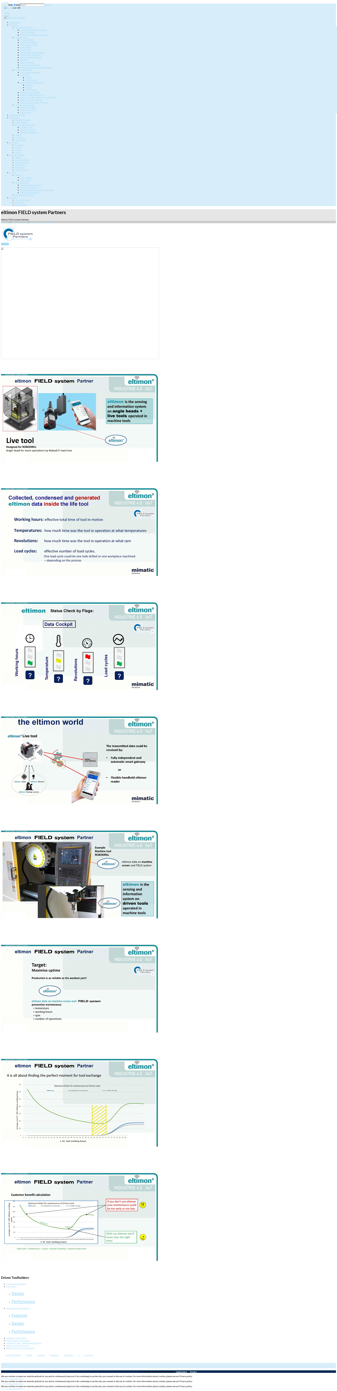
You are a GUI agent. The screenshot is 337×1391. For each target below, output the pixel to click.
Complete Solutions (24, 27)
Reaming (24, 60)
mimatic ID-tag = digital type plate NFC (38, 97)
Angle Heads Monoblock (31, 82)
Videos (18, 135)
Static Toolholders (28, 107)
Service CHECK (22, 160)
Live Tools (24, 75)
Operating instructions (25, 125)
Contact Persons (22, 200)
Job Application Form (24, 195)
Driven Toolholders (23, 70)
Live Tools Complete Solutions (33, 35)
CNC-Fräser (25, 180)
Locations (19, 145)
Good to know (21, 170)
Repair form (20, 165)
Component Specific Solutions (33, 30)
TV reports (20, 137)
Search (47, 5)
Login (6, 12)
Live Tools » (11, 1286)
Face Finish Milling (28, 42)
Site (17, 5)
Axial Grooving (27, 62)
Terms (18, 152)
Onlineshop (15, 22)
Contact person (22, 162)
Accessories (25, 112)
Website (5, 244)
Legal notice (181, 1371)
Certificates (20, 140)
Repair (18, 157)
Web (10, 5)
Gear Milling (25, 47)
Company (14, 142)
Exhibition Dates (22, 120)
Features (29, 85)
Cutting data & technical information (36, 67)
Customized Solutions (30, 65)
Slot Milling (25, 50)
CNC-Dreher (26, 177)
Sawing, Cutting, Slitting (30, 57)
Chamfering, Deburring (30, 55)
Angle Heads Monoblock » (18, 1308)
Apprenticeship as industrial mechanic (37, 190)
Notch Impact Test (28, 45)
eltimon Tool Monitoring (31, 100)
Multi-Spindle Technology (31, 95)
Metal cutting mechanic (30, 185)
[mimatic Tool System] (14, 17)
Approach (19, 202)
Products (14, 25)
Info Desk (14, 117)
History (18, 150)
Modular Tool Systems (30, 92)
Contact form (21, 205)
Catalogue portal (17, 115)
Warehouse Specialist (29, 192)
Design (28, 77)
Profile (18, 147)
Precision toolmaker (29, 187)
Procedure (19, 167)
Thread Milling (27, 40)
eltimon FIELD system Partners (34, 102)
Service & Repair (17, 155)
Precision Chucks (28, 110)
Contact (13, 197)
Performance (31, 80)
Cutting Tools (21, 37)
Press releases (21, 122)
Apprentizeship (22, 182)
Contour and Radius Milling (32, 52)
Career (13, 172)
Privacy (193, 1371)
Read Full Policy (16, 1378)
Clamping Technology (24, 105)
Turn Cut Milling (27, 32)
